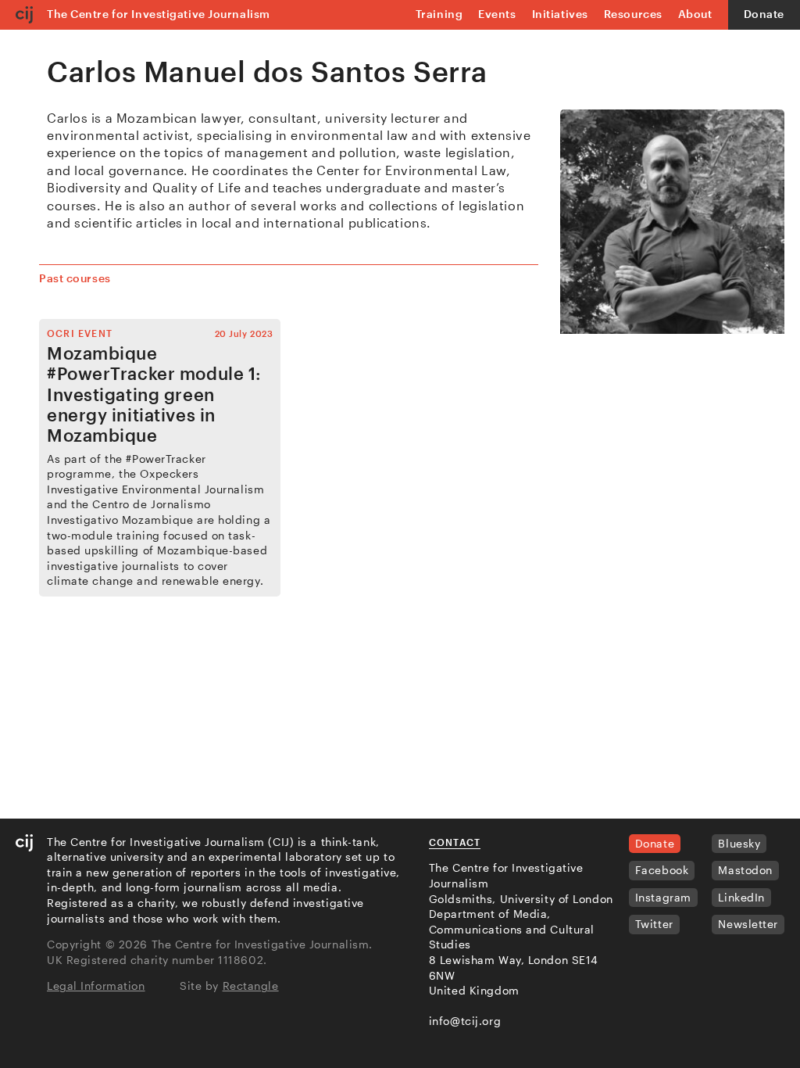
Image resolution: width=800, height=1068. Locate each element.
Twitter (654, 923)
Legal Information (96, 985)
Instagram (663, 897)
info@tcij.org (465, 1020)
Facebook (661, 869)
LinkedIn (741, 897)
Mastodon (745, 869)
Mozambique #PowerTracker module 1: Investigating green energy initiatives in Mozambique (154, 394)
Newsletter (748, 923)
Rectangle (251, 985)
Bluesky (739, 843)
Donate (764, 13)
